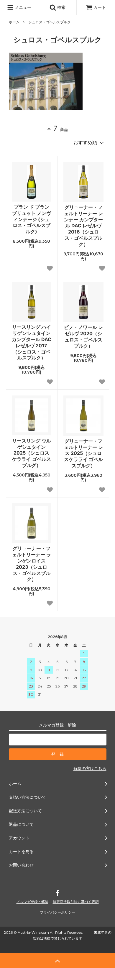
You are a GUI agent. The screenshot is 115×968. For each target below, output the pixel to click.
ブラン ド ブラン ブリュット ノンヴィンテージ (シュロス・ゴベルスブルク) (31, 219)
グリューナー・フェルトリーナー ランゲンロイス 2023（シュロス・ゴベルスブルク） (31, 563)
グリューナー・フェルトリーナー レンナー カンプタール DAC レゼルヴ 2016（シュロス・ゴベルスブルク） (83, 225)
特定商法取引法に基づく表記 (76, 901)
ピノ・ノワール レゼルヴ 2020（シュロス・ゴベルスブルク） (83, 336)
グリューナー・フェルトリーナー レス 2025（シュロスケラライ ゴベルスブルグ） (83, 453)
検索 (60, 7)
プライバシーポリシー (57, 912)
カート (99, 7)
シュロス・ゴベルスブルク (49, 22)
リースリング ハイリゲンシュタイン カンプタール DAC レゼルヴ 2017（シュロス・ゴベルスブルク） (31, 342)
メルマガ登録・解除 (32, 901)
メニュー (22, 7)
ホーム (14, 22)
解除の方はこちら (89, 768)
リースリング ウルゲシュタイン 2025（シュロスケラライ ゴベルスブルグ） (31, 453)
